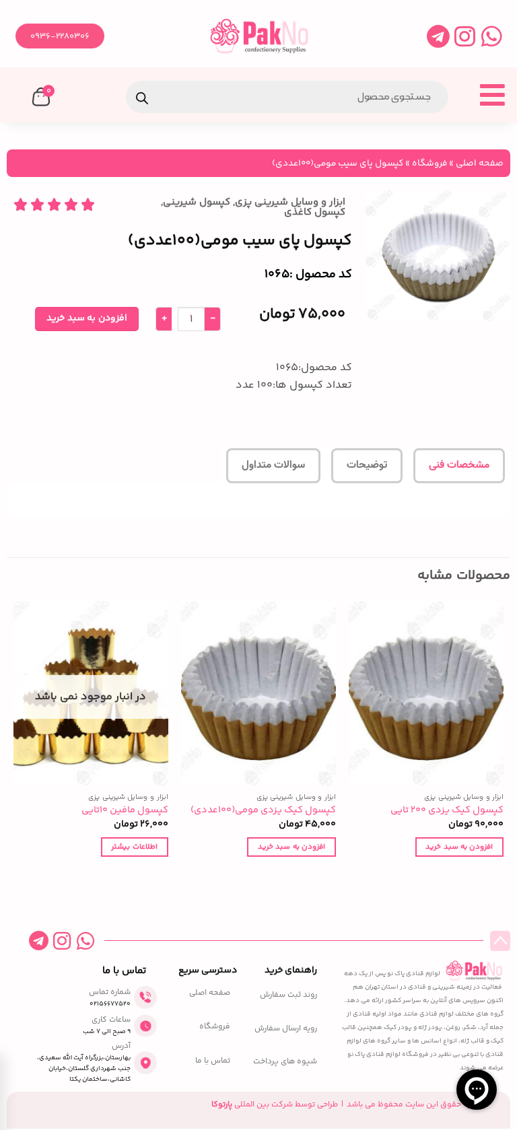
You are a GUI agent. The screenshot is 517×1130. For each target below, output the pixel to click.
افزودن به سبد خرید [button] (459, 847)
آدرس (121, 1046)
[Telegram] (438, 36)
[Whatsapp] (492, 36)
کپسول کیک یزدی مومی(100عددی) (263, 810)
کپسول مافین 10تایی (124, 810)
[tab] (459, 465)
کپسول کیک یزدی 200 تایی (447, 810)
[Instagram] (465, 36)
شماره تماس (110, 992)
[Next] (14, 741)
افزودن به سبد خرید (86, 318)
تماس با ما (212, 1061)
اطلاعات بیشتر (134, 847)
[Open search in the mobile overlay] (287, 97)
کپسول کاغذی (314, 212)
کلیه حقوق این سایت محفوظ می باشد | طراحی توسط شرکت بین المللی (345, 1104)
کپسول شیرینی (196, 202)
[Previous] (503, 741)
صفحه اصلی (480, 163)
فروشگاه (429, 163)
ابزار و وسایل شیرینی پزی (290, 202)
